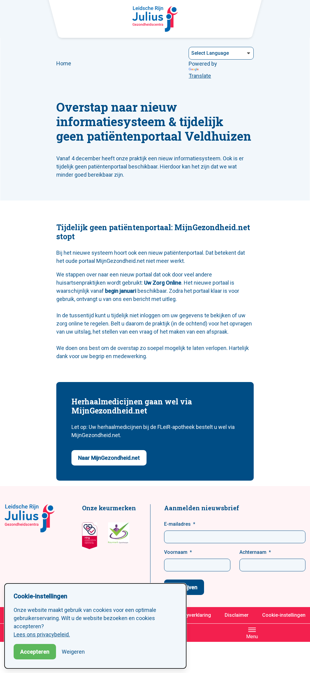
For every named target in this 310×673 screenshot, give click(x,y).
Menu (252, 636)
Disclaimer (237, 615)
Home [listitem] (63, 63)
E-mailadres (177, 524)
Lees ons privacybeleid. (42, 634)
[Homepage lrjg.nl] (155, 19)
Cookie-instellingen (283, 615)
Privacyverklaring (192, 615)
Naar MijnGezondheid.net (109, 458)
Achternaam (252, 552)
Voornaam (175, 552)
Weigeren (73, 651)
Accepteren (34, 651)
